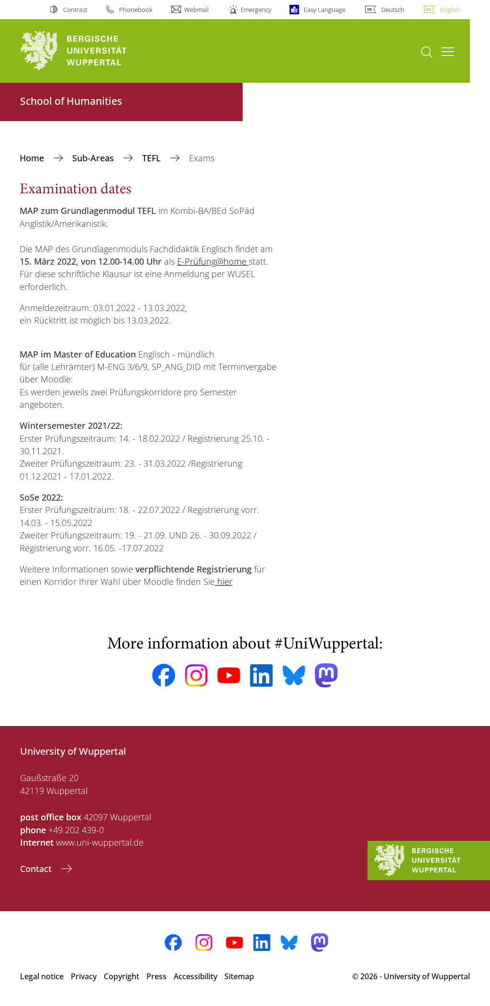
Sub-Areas (94, 158)
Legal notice (42, 976)
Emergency (256, 9)
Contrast (75, 9)
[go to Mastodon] (326, 675)
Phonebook (135, 9)
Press (156, 976)
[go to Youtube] (228, 675)
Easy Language (324, 9)
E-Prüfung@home (213, 261)
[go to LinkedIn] (261, 675)
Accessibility (195, 976)
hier (225, 581)
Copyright (121, 976)
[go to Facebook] (163, 675)
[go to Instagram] (196, 675)
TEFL (152, 158)
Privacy (84, 976)
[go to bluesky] (293, 675)
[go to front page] (91, 51)
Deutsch (392, 9)
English (450, 9)
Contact (37, 868)
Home (33, 158)
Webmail (196, 9)
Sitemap (239, 976)
